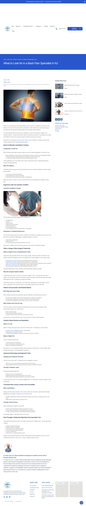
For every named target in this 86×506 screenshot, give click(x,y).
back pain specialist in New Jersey (23, 140)
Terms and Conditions (9, 501)
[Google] (61, 119)
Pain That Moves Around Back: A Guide (73, 103)
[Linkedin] (59, 119)
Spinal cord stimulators (11, 263)
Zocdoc (21, 330)
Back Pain (9, 59)
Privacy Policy (19, 501)
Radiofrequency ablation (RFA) (13, 261)
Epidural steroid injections (12, 260)
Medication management (11, 264)
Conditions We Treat (27, 26)
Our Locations (33, 485)
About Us (18, 26)
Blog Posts (32, 494)
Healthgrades (16, 330)
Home (12, 26)
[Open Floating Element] (81, 502)
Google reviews (9, 330)
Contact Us (52, 26)
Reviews (46, 26)
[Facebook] (56, 119)
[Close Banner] (84, 1)
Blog (13, 31)
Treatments (38, 26)
